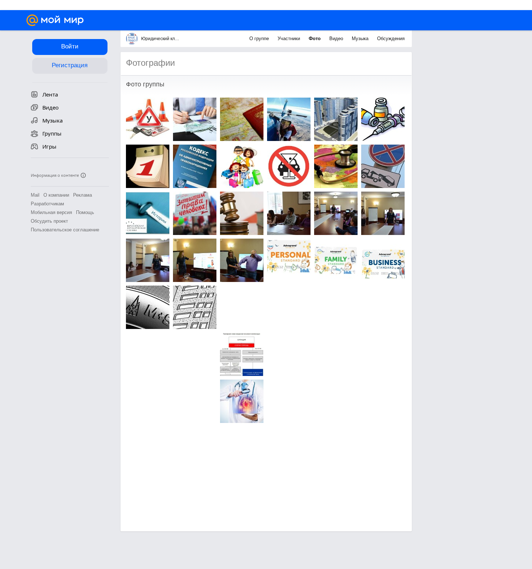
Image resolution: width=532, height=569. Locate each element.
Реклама (82, 195)
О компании (56, 195)
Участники (289, 38)
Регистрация (70, 65)
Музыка (361, 38)
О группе (259, 38)
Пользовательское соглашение (65, 229)
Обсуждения (391, 38)
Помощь (85, 212)
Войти (70, 46)
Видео (337, 38)
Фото (315, 38)
